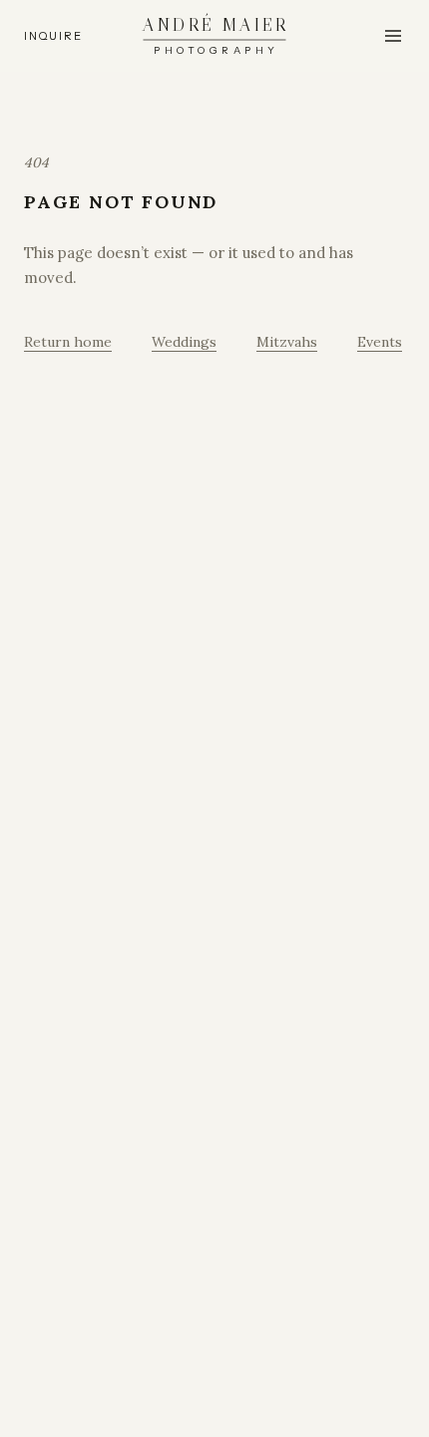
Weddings (184, 342)
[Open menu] (393, 36)
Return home (68, 342)
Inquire (53, 36)
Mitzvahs (286, 342)
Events (379, 342)
